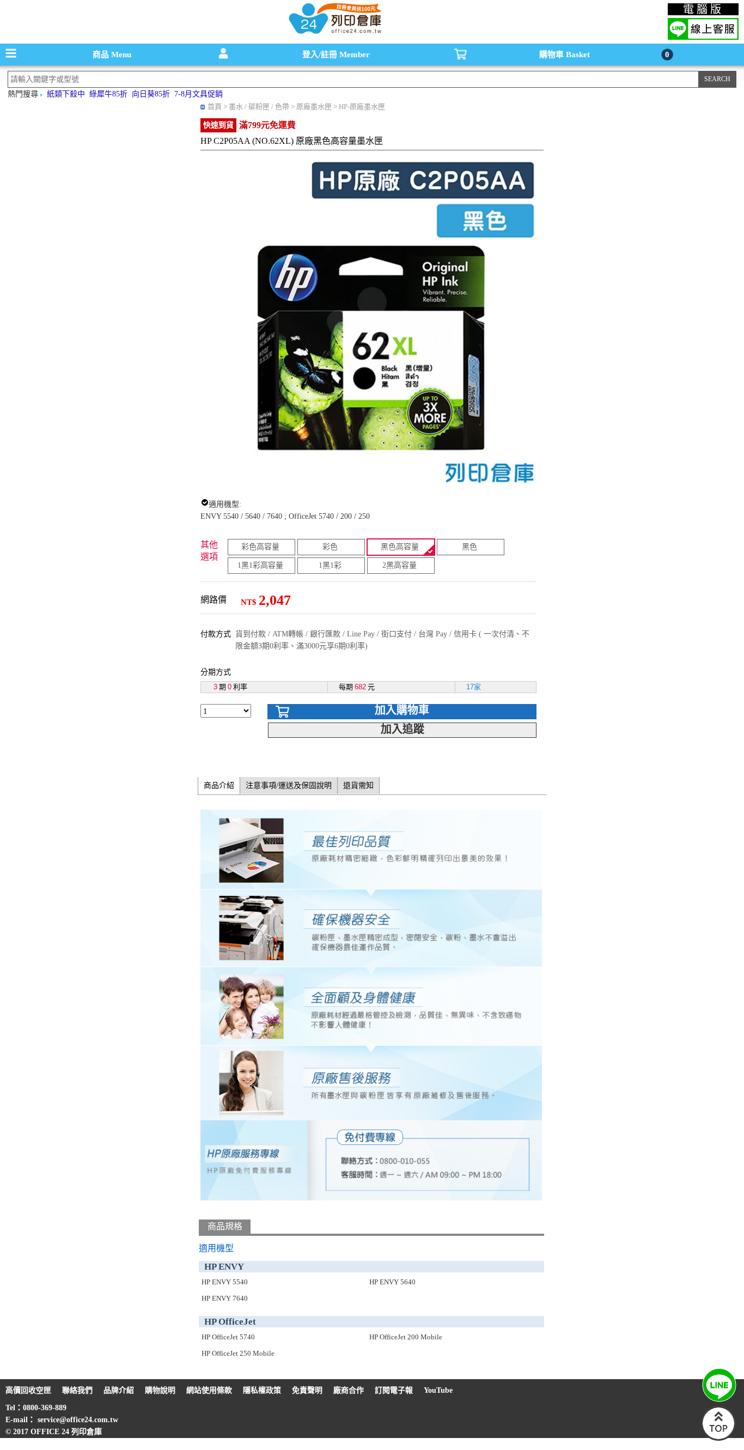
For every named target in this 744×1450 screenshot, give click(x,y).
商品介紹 (219, 785)
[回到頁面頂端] (718, 1438)
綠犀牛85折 (108, 94)
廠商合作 (348, 1390)
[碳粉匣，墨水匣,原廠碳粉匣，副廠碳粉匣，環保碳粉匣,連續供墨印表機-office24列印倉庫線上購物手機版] (333, 33)
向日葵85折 (151, 94)
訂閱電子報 (394, 1390)
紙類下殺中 (66, 94)
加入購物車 (402, 710)
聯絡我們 (77, 1390)
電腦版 (703, 9)
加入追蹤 (402, 729)
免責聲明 (307, 1390)
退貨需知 (358, 785)
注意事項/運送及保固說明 (289, 785)
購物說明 (160, 1390)
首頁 (215, 106)
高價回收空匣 (28, 1390)
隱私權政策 (262, 1390)
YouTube (438, 1390)
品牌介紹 (118, 1390)
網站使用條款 (209, 1390)
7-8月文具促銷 (198, 94)
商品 (112, 54)
